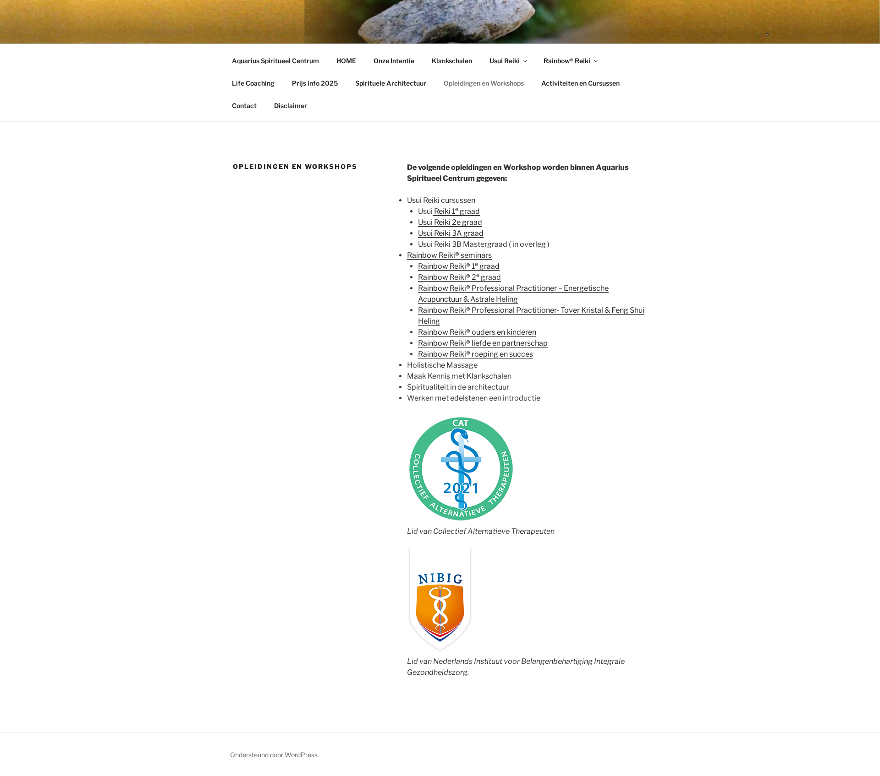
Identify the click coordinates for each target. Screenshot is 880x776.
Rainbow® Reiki (567, 61)
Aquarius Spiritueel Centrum (275, 61)
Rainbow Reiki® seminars (449, 255)
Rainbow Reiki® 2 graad (459, 277)
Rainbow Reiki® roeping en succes (475, 354)
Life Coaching (253, 83)
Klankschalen (452, 61)
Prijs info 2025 (315, 83)
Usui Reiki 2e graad (450, 222)
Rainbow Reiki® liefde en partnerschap (483, 343)
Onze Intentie (394, 61)
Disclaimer (290, 105)
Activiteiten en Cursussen (580, 83)
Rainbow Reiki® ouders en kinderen (477, 332)
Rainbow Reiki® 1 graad (459, 266)
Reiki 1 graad (456, 211)
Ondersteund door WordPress (274, 755)
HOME (346, 61)
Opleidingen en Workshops (484, 83)
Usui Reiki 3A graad (451, 233)
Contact (244, 105)
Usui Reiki (505, 61)
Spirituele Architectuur (390, 83)
